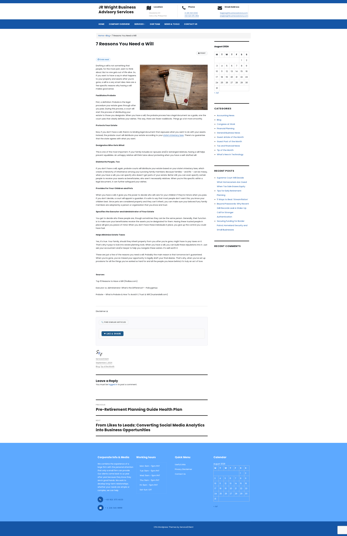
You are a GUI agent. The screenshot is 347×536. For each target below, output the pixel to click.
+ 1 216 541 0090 (113, 508)
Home (101, 24)
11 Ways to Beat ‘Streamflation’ (232, 199)
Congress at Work (226, 124)
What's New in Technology (230, 154)
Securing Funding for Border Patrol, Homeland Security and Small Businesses (232, 225)
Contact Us (190, 24)
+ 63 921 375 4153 (114, 499)
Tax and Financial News (228, 145)
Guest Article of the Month (230, 137)
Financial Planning (225, 128)
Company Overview (119, 24)
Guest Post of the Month (229, 141)
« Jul (216, 92)
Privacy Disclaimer (183, 469)
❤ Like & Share (112, 333)
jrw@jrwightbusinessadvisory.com (234, 16)
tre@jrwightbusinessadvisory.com (234, 13)
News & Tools (171, 24)
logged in (113, 384)
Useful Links (180, 464)
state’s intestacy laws (173, 135)
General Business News (228, 132)
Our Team (155, 24)
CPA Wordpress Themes (165, 527)
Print (202, 53)
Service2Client (102, 359)
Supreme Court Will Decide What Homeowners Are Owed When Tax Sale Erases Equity (232, 182)
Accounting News (225, 115)
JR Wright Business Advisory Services (117, 10)
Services (139, 24)
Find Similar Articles (113, 322)
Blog (108, 35)
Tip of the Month (107, 366)
